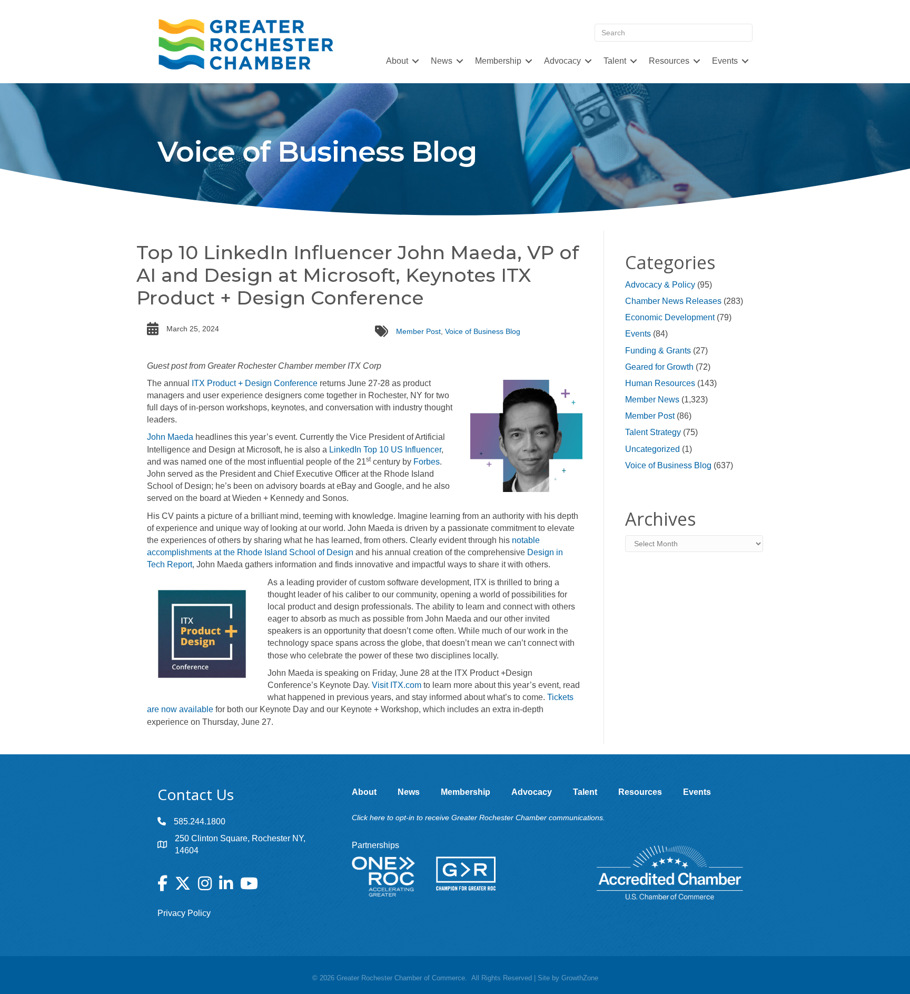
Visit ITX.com (396, 685)
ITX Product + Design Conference (255, 383)
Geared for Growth (659, 366)
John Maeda (170, 436)
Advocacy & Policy (660, 284)
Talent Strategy (653, 432)
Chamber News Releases (673, 301)
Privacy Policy (184, 913)
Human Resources (660, 383)
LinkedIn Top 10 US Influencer (385, 449)
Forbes (426, 461)
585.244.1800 (199, 821)
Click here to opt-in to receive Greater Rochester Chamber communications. (478, 817)
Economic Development (670, 317)
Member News (652, 399)
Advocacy (562, 60)
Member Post (418, 331)
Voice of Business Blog (482, 331)
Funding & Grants (658, 350)
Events (638, 333)
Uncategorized (652, 449)
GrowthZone (579, 978)
